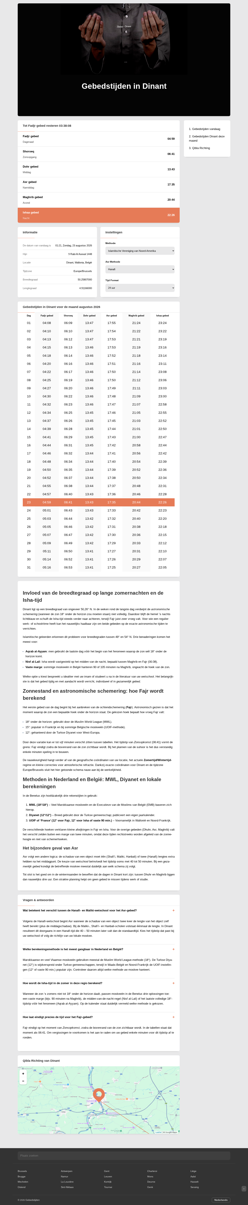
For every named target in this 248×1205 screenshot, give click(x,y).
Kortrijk (108, 1181)
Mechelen (23, 1181)
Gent (106, 1171)
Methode (110, 243)
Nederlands (221, 1200)
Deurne (151, 1181)
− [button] (23, 1081)
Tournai (108, 1187)
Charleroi (152, 1171)
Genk (150, 1187)
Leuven (108, 1176)
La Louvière (67, 1181)
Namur (64, 1176)
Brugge (21, 1176)
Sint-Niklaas (67, 1187)
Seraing (194, 1187)
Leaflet (158, 1132)
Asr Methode (112, 261)
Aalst (193, 1176)
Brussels (22, 1171)
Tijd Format (112, 280)
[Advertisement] (124, 53)
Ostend (21, 1187)
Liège (193, 1171)
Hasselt (194, 1181)
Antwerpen (66, 1171)
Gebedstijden (32, 1200)
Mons (150, 1176)
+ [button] (23, 1073)
